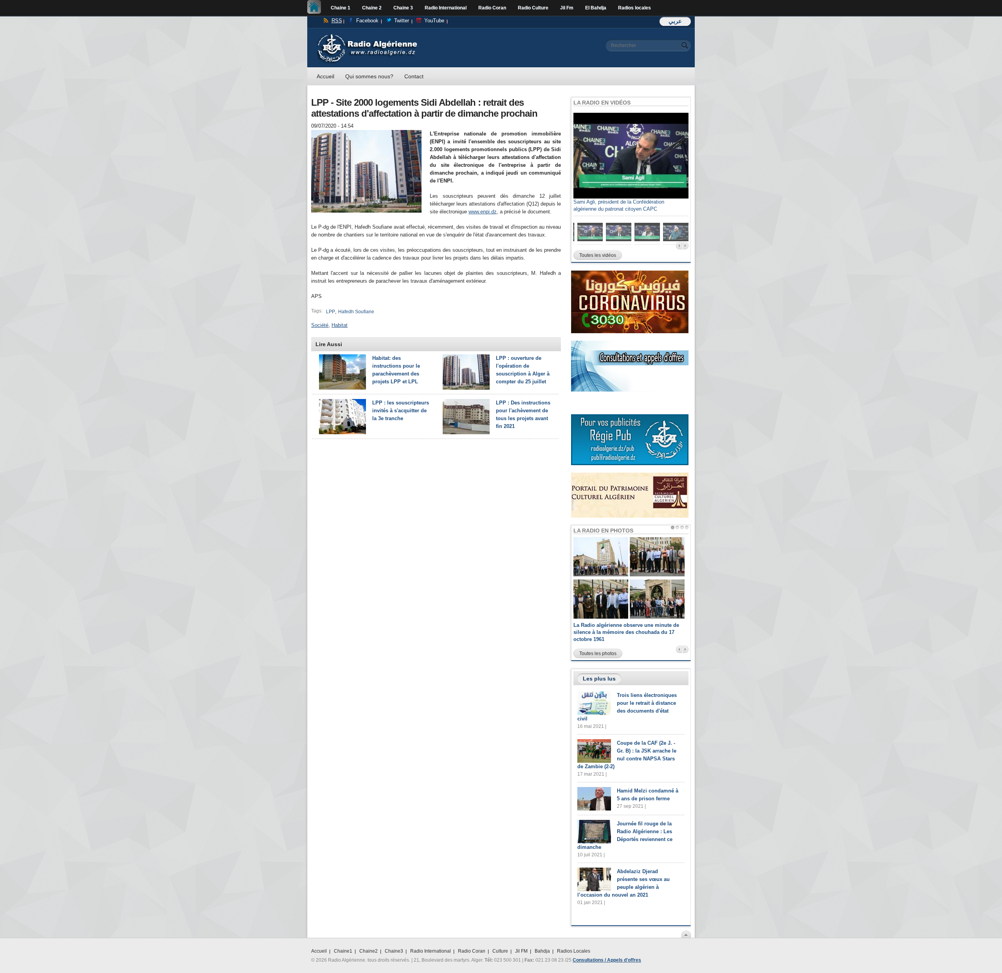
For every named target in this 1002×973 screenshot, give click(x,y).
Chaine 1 (340, 8)
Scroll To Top (686, 934)
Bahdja (542, 951)
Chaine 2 (372, 8)
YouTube (434, 20)
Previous (679, 245)
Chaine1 (343, 951)
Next (685, 245)
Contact (414, 76)
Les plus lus (599, 678)
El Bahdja (595, 8)
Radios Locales (573, 951)
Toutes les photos (597, 653)
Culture (500, 951)
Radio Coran (492, 8)
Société (319, 325)
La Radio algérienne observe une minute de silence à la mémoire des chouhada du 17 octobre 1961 (626, 632)
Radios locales (634, 8)
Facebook (367, 20)
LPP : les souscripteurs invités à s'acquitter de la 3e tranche (400, 410)
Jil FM (521, 951)
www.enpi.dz (483, 212)
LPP (330, 311)
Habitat (340, 325)
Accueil (316, 8)
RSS (337, 20)
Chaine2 (368, 951)
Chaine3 (394, 951)
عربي (675, 21)
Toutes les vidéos (597, 255)
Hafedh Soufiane (356, 311)
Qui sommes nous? (369, 76)
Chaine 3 (403, 8)
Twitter (401, 20)
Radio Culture (533, 8)
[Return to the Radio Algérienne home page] (367, 36)
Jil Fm (566, 8)
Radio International (446, 8)
